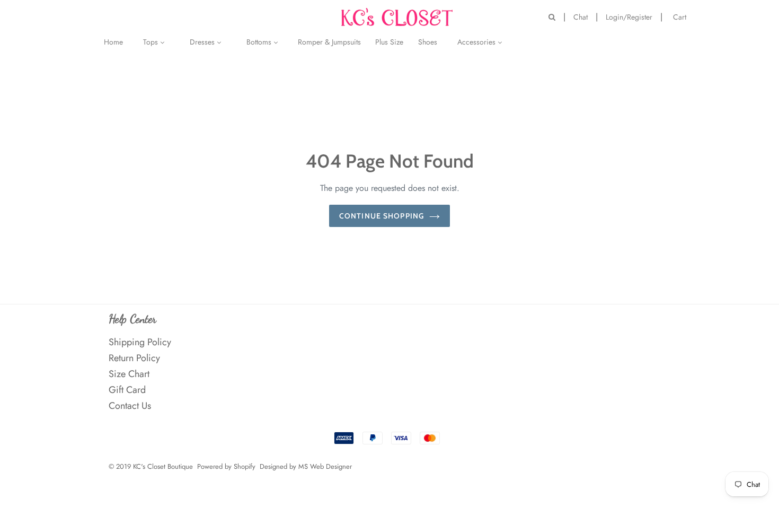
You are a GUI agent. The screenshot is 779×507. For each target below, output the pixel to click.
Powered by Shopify (226, 466)
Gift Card (127, 390)
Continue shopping (381, 216)
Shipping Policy (140, 342)
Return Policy (134, 358)
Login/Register (629, 17)
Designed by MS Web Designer (306, 466)
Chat (580, 17)
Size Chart (129, 374)
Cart (682, 16)
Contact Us (130, 406)
